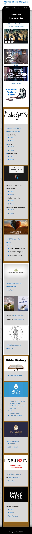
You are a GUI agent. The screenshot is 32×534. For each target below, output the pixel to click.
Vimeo (10, 246)
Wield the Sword (13, 447)
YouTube (10, 290)
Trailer (12, 137)
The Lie (25, 8)
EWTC (16, 65)
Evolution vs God (15, 413)
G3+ (9, 242)
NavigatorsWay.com (16, 3)
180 (11, 411)
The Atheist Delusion (16, 415)
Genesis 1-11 (15, 8)
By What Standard (13, 441)
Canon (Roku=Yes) (19, 319)
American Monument (14, 345)
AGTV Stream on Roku (14, 239)
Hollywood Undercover (14, 474)
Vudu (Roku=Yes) (18, 316)
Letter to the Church (14, 477)
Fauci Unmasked (13, 516)
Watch (12, 141)
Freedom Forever (16, 83)
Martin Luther (12, 286)
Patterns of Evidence (16, 375)
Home (7, 8)
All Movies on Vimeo (14, 131)
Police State (11, 481)
